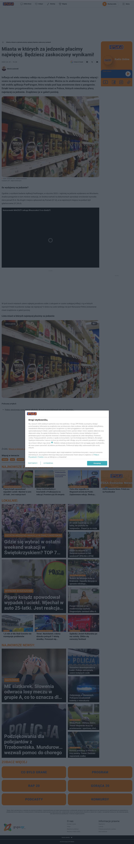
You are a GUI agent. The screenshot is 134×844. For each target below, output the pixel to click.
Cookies (41, 457)
